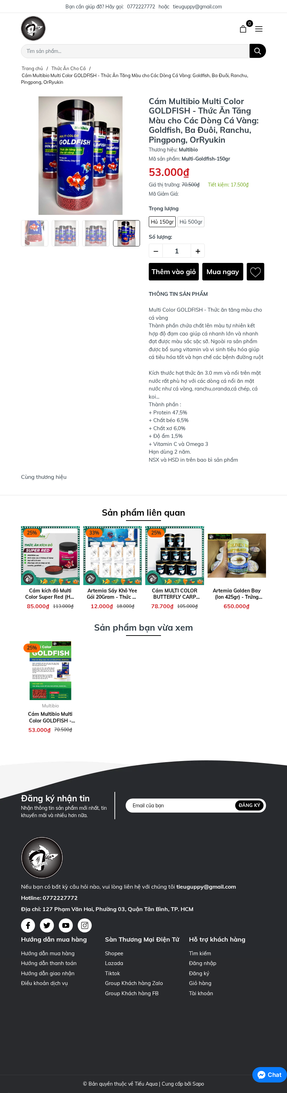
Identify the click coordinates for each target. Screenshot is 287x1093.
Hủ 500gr (191, 221)
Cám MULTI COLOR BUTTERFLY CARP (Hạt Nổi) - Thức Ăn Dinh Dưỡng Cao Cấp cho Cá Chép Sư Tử (174, 594)
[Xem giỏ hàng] (243, 28)
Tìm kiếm (200, 953)
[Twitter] (47, 925)
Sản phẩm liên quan (143, 512)
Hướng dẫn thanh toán (49, 963)
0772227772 (141, 7)
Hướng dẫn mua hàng (48, 953)
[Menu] (258, 28)
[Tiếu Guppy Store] (91, 28)
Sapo (198, 1084)
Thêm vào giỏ (174, 271)
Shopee (114, 953)
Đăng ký (249, 805)
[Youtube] (66, 925)
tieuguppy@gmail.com (197, 7)
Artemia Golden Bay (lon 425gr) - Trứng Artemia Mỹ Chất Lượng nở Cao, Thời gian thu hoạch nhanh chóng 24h (236, 594)
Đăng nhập (202, 963)
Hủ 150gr (162, 221)
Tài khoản (201, 993)
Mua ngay (222, 271)
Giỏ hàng (200, 983)
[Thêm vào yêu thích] (255, 271)
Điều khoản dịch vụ (44, 983)
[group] (80, 155)
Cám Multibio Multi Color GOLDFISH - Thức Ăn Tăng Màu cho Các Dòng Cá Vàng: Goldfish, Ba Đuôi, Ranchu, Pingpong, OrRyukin (50, 717)
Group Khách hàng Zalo (134, 983)
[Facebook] (28, 925)
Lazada (114, 963)
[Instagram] (85, 925)
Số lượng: (160, 236)
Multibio (50, 705)
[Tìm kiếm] (258, 51)
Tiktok (112, 973)
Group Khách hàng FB (132, 993)
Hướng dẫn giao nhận (48, 973)
